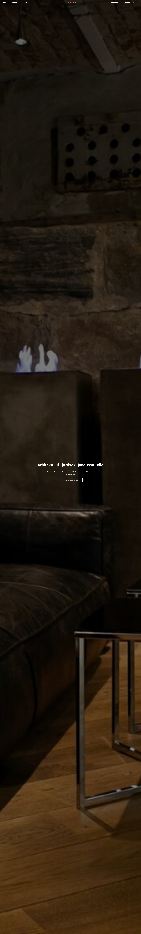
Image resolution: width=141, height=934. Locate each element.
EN (133, 2)
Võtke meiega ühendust (70, 480)
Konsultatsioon (115, 2)
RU (136, 2)
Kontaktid (127, 2)
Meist (4, 2)
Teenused (14, 2)
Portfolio (24, 2)
